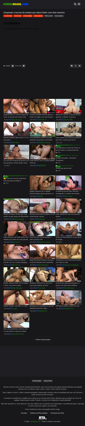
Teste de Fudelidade (71, 265)
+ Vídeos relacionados (42, 339)
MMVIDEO (42, 165)
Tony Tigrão (28, 16)
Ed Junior (18, 16)
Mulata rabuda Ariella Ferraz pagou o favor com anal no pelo (16, 284)
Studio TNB (68, 119)
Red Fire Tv (42, 119)
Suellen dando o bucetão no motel (16, 306)
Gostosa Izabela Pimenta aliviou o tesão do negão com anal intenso (41, 116)
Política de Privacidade (38, 413)
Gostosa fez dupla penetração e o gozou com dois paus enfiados (68, 284)
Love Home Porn (18, 334)
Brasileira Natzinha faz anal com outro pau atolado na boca (41, 284)
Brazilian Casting (44, 142)
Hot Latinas (39, 16)
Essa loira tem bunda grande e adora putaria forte (40, 238)
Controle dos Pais (57, 413)
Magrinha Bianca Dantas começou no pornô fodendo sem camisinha (42, 261)
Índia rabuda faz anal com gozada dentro (68, 215)
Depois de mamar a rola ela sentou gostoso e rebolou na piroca (68, 116)
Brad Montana (17, 120)
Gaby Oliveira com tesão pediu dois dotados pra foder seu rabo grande (16, 238)
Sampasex (41, 219)
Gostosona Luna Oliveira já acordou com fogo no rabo (68, 261)
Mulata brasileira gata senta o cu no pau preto (16, 139)
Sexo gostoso (59, 16)
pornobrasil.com (35, 421)
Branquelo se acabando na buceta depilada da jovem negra (42, 307)
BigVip (40, 196)
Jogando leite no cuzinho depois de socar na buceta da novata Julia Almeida (16, 116)
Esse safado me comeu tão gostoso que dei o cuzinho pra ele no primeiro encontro (68, 139)
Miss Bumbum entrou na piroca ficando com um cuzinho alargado (15, 261)
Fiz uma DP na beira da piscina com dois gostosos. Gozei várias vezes (16, 162)
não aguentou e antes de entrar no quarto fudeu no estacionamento (68, 149)
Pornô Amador (37, 381)
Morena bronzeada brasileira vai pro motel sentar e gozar (42, 215)
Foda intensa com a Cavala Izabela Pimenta (42, 162)
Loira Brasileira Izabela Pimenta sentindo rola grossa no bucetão (41, 139)
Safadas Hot (42, 311)
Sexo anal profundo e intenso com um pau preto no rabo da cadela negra (16, 330)
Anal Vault (41, 288)
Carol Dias (8, 16)
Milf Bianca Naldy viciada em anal (67, 306)
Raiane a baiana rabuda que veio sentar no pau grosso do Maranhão (16, 215)
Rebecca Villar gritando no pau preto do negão (68, 238)
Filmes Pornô (48, 381)
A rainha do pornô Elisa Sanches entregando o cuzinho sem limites (67, 192)
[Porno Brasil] (15, 4)
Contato (24, 413)
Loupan (14, 308)
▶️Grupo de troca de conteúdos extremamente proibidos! (15, 179)
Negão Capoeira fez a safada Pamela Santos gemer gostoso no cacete (41, 192)
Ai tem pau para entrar (64, 168)
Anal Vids (15, 142)
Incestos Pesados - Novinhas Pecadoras (66, 159)
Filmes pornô (49, 16)
